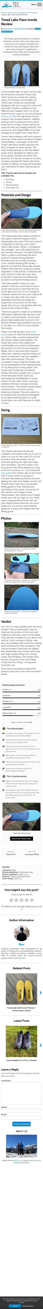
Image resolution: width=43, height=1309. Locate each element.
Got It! (15, 1306)
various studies (8, 116)
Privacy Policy (27, 1306)
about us (17, 1160)
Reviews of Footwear (6, 31)
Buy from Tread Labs (21, 839)
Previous (3, 993)
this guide (6, 473)
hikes (23, 958)
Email (4, 1114)
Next (40, 993)
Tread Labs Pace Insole (21, 833)
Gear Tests (37, 29)
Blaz (5, 29)
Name (4, 1107)
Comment (6, 1081)
